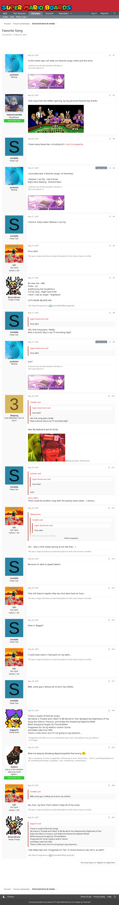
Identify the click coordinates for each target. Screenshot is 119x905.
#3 (114, 139)
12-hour (10, 896)
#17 (113, 681)
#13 (113, 559)
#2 (114, 95)
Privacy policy (99, 896)
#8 (114, 313)
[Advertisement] (59, 44)
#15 (113, 620)
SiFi (18, 270)
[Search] (114, 13)
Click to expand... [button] (71, 538)
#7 (114, 278)
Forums (35, 13)
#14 (113, 588)
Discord (49, 13)
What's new (21, 17)
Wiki (5, 13)
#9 (114, 342)
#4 (114, 168)
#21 (113, 817)
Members (63, 13)
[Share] (110, 55)
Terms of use (86, 896)
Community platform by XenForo (52, 902)
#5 (114, 216)
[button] (71, 13)
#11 (113, 467)
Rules (5, 17)
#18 (113, 710)
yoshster (8, 34)
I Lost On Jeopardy (74, 144)
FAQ (12, 17)
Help (109, 896)
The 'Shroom (19, 13)
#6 (114, 245)
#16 (113, 649)
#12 (113, 508)
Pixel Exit (87, 902)
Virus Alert (33, 498)
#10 (113, 396)
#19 (113, 747)
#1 (114, 55)
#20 (113, 785)
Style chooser (4, 896)
